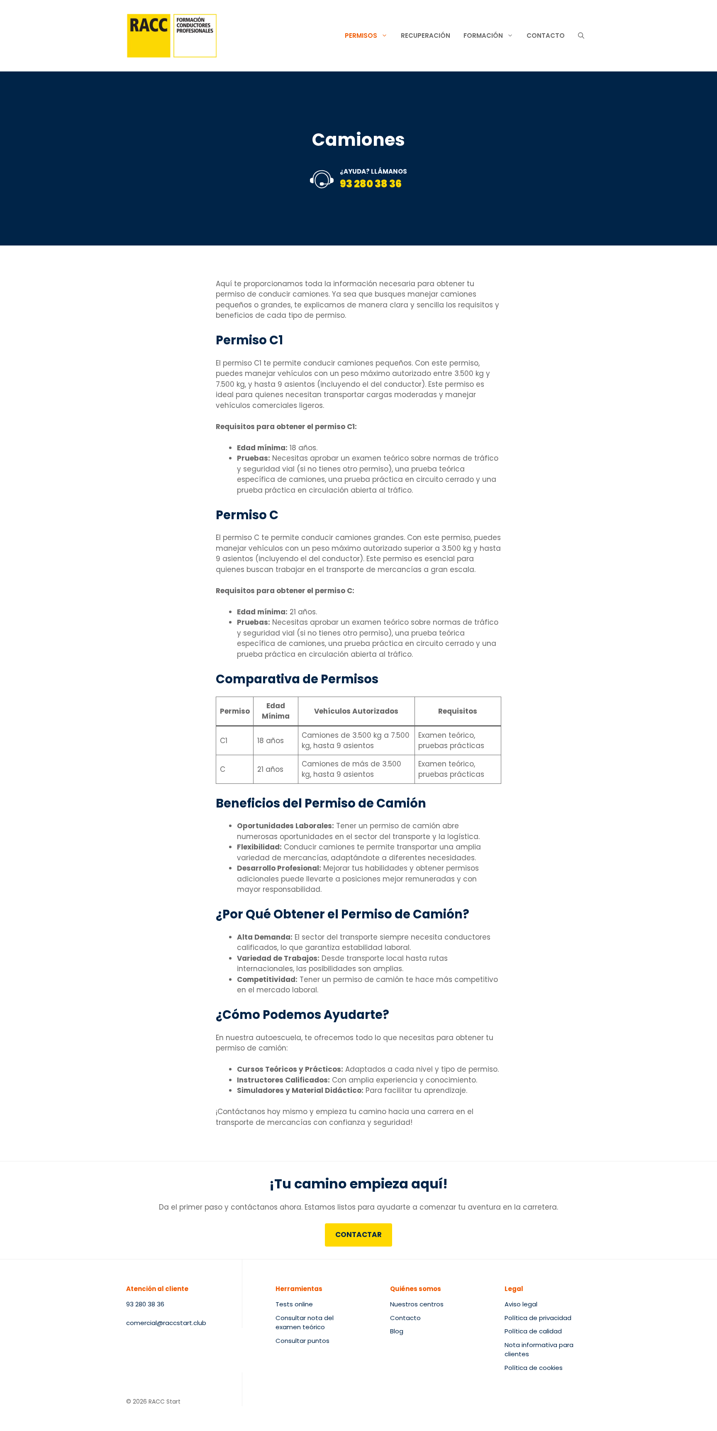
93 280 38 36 (371, 184)
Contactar (358, 1235)
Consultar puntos (302, 1340)
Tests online (294, 1304)
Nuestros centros (417, 1304)
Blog (396, 1331)
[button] (581, 35)
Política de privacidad (538, 1317)
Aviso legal (521, 1304)
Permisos (361, 35)
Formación (483, 35)
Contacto (546, 35)
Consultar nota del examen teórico (305, 1322)
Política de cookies (534, 1367)
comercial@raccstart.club (166, 1322)
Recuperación (425, 35)
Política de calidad (533, 1331)
